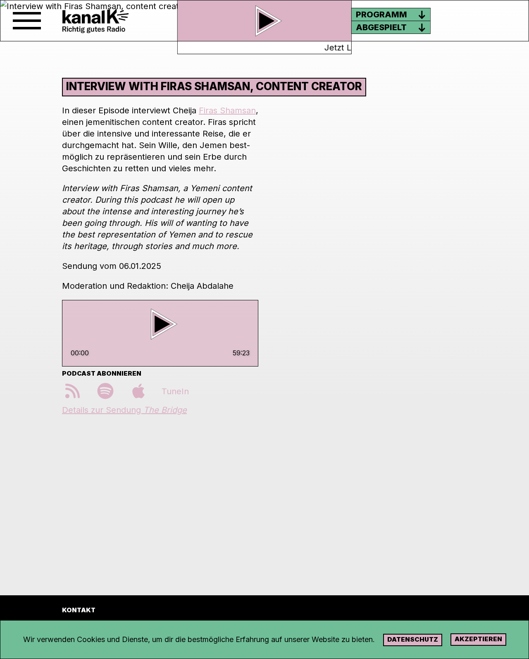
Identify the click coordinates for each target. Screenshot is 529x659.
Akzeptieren (478, 639)
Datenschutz (412, 639)
